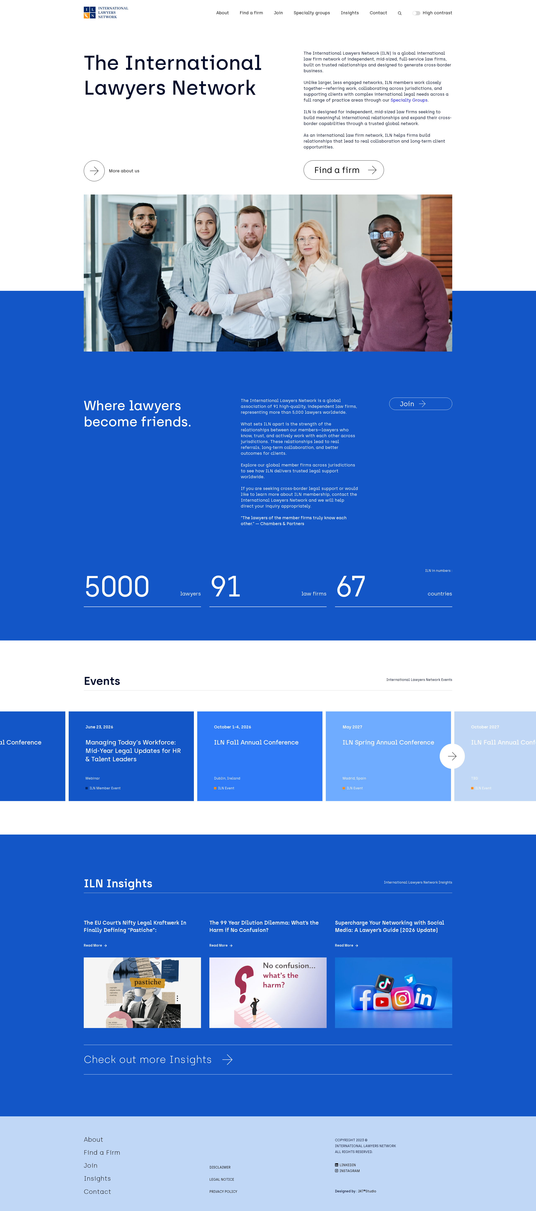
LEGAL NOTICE (221, 1179)
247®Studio (367, 1191)
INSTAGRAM (349, 1171)
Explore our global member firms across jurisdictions (298, 465)
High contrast (437, 12)
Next (452, 756)
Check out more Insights (148, 1059)
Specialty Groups (409, 100)
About (222, 12)
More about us (124, 170)
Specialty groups (312, 12)
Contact (378, 12)
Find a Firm (102, 1152)
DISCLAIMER (220, 1167)
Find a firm (251, 12)
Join (278, 12)
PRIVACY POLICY (223, 1192)
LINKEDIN (347, 1165)
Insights (350, 12)
